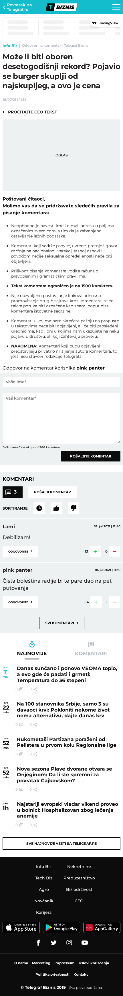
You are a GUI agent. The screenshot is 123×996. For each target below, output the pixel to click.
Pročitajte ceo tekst (30, 112)
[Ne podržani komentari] (73, 508)
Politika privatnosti (52, 974)
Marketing (41, 963)
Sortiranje (15, 508)
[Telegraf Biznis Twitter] (53, 942)
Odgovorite (20, 551)
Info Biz (10, 45)
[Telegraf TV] (84, 942)
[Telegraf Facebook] (38, 942)
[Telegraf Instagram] (69, 942)
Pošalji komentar (52, 492)
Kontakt (81, 974)
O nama (21, 963)
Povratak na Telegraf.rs (19, 7)
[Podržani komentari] (56, 508)
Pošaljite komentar (90, 456)
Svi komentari (61, 622)
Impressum (64, 963)
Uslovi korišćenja (94, 963)
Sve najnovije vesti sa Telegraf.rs (61, 843)
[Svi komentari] (39, 508)
